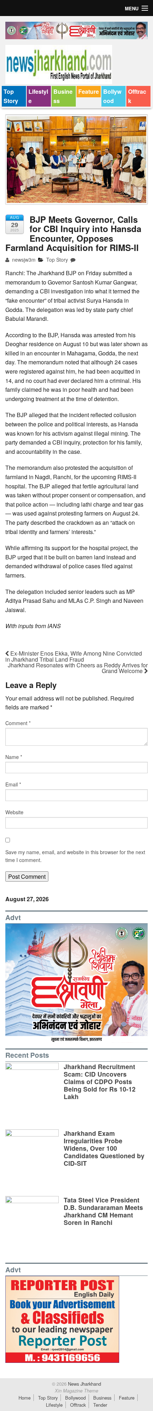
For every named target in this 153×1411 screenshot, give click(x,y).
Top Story (11, 96)
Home (25, 1397)
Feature (88, 91)
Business (63, 96)
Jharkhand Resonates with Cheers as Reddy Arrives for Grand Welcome (78, 668)
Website (14, 812)
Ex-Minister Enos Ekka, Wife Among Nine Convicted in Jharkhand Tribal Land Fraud (73, 656)
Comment (18, 723)
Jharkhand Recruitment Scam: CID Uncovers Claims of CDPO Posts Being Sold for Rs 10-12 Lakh (100, 1081)
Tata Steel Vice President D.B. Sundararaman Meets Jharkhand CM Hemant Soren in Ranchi (103, 1211)
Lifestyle (38, 96)
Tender (100, 1404)
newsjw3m (23, 259)
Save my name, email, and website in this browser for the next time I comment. (75, 855)
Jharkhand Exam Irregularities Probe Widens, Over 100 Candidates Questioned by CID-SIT (104, 1148)
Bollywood (112, 96)
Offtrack (137, 96)
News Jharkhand (84, 1383)
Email (13, 784)
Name (13, 756)
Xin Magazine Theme (76, 1390)
